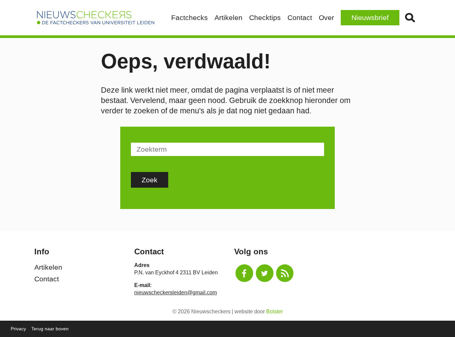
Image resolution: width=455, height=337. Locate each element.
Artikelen (228, 17)
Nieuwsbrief (370, 17)
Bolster (274, 311)
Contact (299, 17)
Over (326, 17)
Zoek (410, 18)
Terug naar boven (50, 328)
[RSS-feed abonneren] (285, 273)
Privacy (18, 328)
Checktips (265, 17)
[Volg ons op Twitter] (264, 273)
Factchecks (189, 17)
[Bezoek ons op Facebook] (244, 273)
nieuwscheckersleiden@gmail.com (175, 292)
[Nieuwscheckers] (95, 17)
